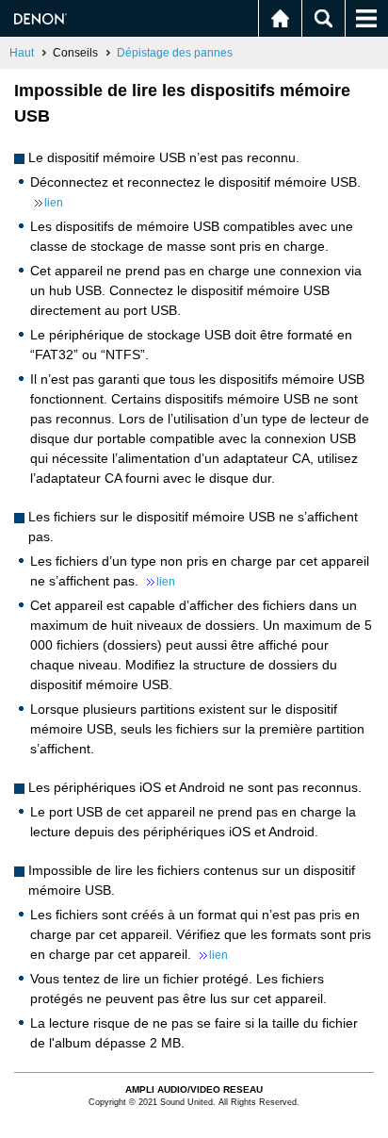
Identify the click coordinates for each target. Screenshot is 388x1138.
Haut (21, 52)
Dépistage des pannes (175, 52)
